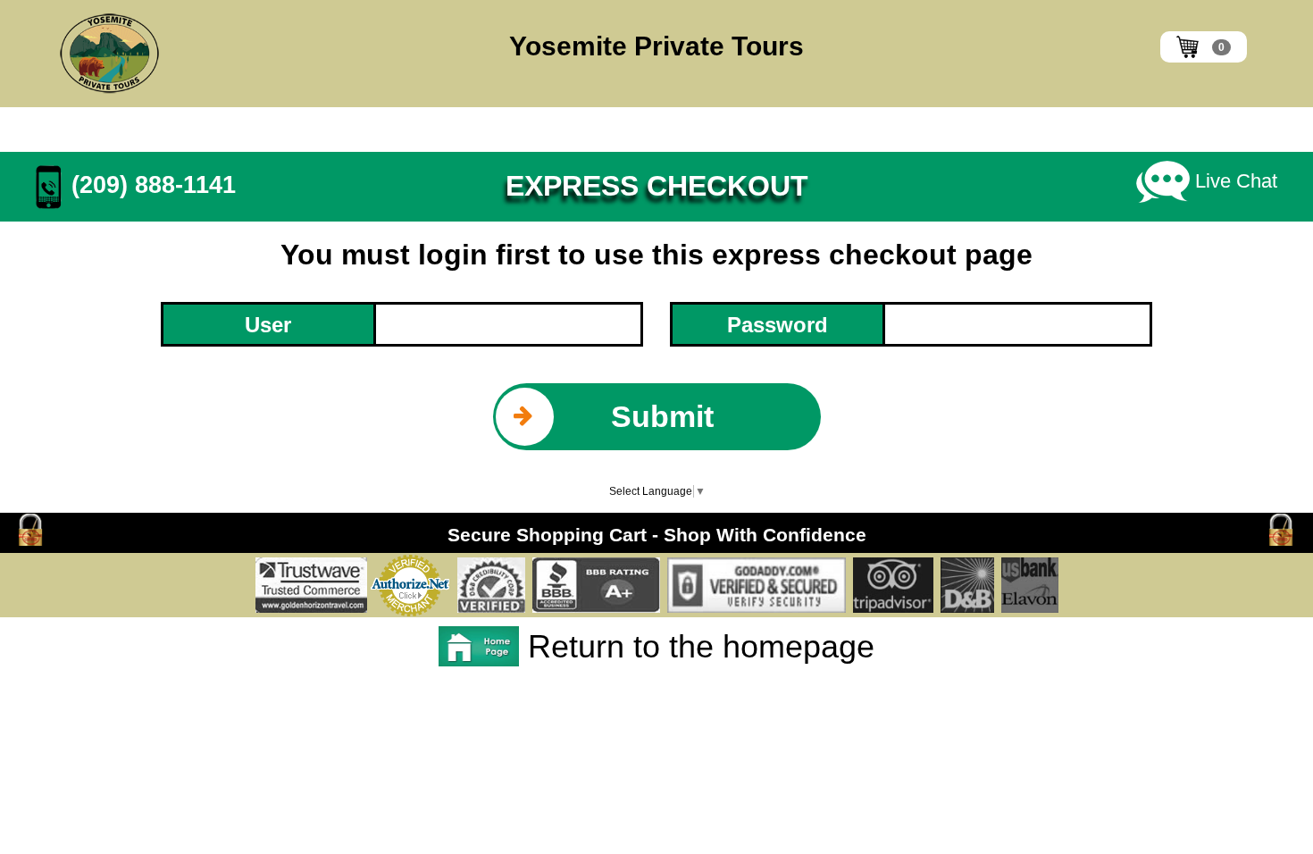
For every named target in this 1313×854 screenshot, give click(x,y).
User (268, 325)
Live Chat (1233, 181)
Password (777, 325)
